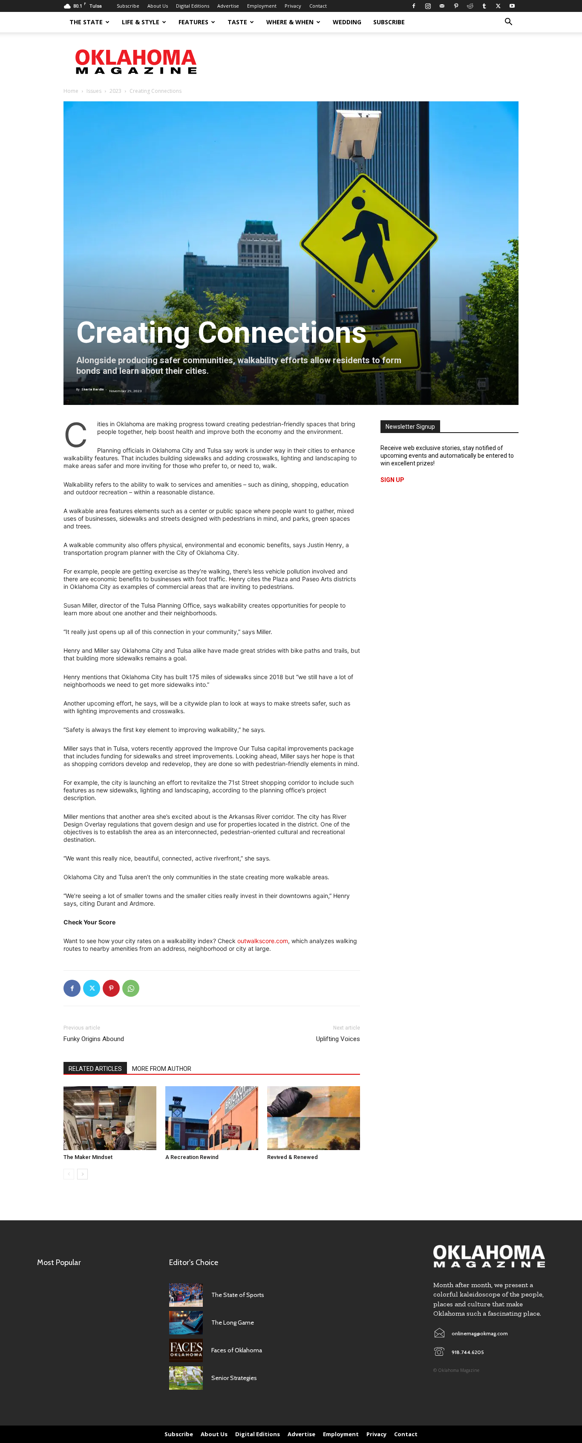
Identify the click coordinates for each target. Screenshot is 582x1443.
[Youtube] (512, 6)
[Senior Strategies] (186, 1378)
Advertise (228, 6)
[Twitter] (498, 6)
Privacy (293, 6)
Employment (262, 6)
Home (70, 91)
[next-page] (82, 1174)
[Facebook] (413, 6)
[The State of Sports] (186, 1295)
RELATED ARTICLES (95, 1068)
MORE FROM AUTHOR (161, 1068)
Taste (237, 22)
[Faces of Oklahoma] (186, 1350)
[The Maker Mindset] (109, 1118)
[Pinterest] (455, 6)
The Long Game (232, 1322)
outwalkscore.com (262, 940)
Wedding (347, 22)
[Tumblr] (484, 6)
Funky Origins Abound (93, 1039)
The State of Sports (237, 1295)
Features (193, 22)
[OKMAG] (489, 1256)
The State (86, 22)
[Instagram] (427, 6)
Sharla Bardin (92, 389)
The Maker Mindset (87, 1157)
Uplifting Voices (338, 1039)
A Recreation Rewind (192, 1157)
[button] (508, 23)
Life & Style (140, 22)
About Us (157, 6)
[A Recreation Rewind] (211, 1118)
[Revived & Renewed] (313, 1118)
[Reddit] (470, 6)
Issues (93, 91)
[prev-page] (68, 1174)
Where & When (290, 22)
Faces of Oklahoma (236, 1350)
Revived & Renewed (292, 1157)
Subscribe (128, 6)
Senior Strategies (234, 1378)
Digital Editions (192, 6)
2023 (115, 91)
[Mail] (441, 6)
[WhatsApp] (130, 988)
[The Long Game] (186, 1322)
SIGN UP (392, 479)
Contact (318, 6)
